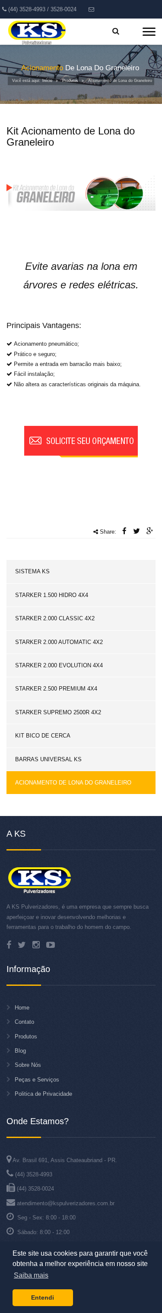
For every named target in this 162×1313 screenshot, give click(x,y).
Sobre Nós (28, 1065)
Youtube (50, 945)
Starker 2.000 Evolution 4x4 (59, 665)
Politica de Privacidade (43, 1094)
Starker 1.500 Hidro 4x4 (51, 595)
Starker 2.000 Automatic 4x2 (59, 642)
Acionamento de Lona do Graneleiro (73, 782)
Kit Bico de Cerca (42, 735)
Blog (20, 1050)
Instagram (36, 945)
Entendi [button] (42, 1297)
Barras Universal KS (48, 759)
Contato (24, 1022)
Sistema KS (32, 571)
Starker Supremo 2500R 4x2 (58, 712)
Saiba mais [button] (31, 1275)
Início (47, 80)
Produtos (70, 80)
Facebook (8, 945)
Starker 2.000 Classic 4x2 (55, 618)
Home (22, 1007)
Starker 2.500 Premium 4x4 (56, 688)
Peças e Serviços (37, 1079)
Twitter (22, 945)
